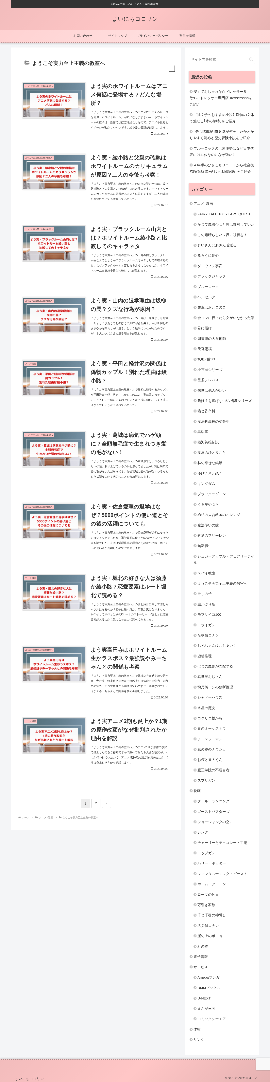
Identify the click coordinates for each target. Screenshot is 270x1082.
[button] (251, 59)
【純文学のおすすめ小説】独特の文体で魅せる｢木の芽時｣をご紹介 (222, 118)
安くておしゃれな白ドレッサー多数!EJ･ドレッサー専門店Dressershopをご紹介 (221, 98)
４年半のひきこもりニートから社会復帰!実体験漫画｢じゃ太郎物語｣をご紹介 (222, 168)
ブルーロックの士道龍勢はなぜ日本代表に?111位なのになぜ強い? (222, 151)
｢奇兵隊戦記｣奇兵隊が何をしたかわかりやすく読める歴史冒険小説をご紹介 (222, 135)
